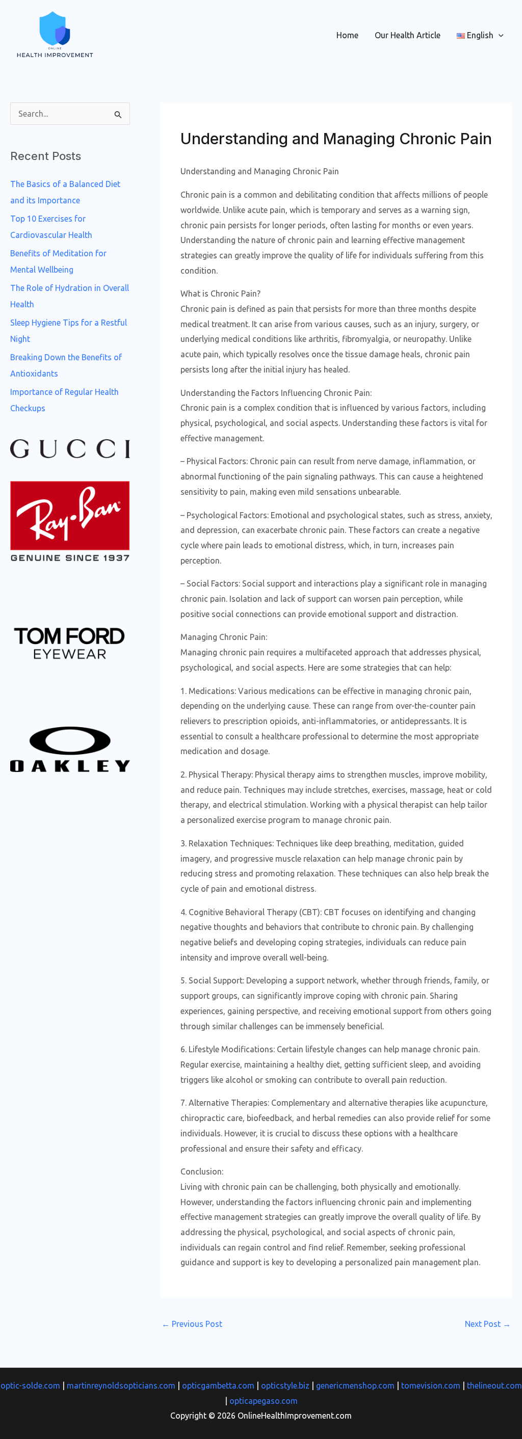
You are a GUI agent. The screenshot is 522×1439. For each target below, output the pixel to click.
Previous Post (192, 1323)
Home (347, 35)
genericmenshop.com (355, 1385)
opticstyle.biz (285, 1385)
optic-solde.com (30, 1385)
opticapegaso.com (263, 1400)
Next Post (488, 1323)
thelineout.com (494, 1385)
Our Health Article (407, 35)
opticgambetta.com (218, 1385)
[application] (498, 35)
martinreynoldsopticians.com (121, 1385)
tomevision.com (430, 1385)
